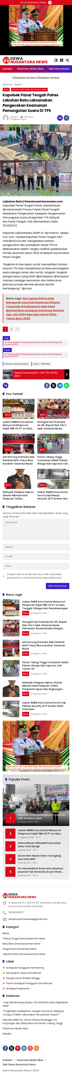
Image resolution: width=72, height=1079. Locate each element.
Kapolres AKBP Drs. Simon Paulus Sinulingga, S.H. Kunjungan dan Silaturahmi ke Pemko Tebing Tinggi (33, 1021)
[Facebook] (47, 385)
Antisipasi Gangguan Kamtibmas (25, 967)
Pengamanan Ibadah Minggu (23, 978)
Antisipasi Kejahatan (18, 988)
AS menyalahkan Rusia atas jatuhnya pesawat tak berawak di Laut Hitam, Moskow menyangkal (40, 870)
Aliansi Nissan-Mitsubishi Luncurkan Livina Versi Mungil (39, 844)
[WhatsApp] (66, 385)
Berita (6, 89)
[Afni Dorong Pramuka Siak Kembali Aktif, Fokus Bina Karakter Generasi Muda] (19, 444)
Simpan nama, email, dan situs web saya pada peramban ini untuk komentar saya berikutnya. (34, 576)
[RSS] (36, 1048)
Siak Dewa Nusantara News (19, 1064)
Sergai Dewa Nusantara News (20, 949)
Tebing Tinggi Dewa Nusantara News (24, 938)
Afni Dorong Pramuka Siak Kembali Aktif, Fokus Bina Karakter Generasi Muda (18, 460)
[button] (56, 60)
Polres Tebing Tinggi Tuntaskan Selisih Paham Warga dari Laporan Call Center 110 (52, 460)
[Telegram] (60, 385)
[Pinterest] (17, 1048)
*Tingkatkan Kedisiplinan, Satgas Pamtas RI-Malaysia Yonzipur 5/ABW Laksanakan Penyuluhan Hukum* (33, 1012)
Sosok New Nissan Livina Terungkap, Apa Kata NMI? (39, 857)
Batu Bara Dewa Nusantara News (22, 943)
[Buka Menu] (62, 60)
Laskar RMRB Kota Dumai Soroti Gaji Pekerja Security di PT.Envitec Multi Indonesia (53, 495)
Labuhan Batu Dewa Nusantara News (29, 89)
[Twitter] (53, 385)
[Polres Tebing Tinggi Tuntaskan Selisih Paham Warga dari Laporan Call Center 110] (53, 444)
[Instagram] (30, 1048)
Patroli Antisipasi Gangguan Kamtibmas (29, 983)
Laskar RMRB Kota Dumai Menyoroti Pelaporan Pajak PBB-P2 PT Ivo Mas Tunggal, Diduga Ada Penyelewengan (18, 425)
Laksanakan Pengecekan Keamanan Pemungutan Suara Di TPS (33, 343)
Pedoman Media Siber (15, 1028)
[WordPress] (24, 1048)
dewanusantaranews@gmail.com (28, 919)
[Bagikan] (66, 118)
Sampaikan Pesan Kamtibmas (23, 973)
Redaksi (14, 117)
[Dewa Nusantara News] (27, 60)
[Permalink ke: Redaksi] (6, 118)
